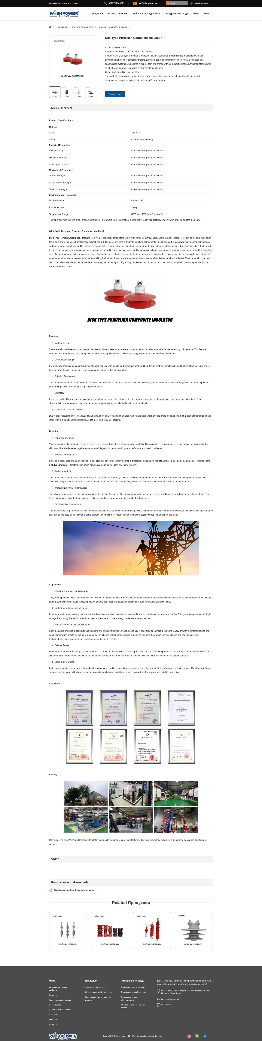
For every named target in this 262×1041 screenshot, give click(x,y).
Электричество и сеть (82, 27)
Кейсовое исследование (146, 13)
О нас (207, 13)
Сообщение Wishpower (59, 1010)
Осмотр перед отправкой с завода (133, 1006)
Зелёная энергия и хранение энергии (98, 998)
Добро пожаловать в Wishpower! (58, 988)
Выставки (53, 1019)
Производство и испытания (133, 987)
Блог (196, 13)
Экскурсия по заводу (176, 13)
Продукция (97, 13)
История (53, 1024)
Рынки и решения (117, 13)
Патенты (53, 1015)
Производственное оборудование (129, 998)
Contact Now (115, 94)
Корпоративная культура (60, 1000)
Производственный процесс (133, 992)
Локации (53, 995)
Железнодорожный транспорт (98, 992)
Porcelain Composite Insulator (112, 27)
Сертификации (55, 1005)
